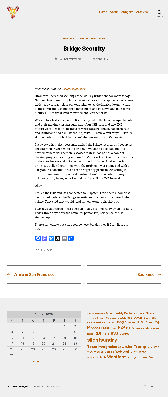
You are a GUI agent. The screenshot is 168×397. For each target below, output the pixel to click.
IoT (150, 322)
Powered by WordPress (47, 386)
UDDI (149, 347)
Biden (109, 313)
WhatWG (140, 351)
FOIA (111, 322)
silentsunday (102, 340)
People (83, 38)
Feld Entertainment (97, 322)
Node (114, 328)
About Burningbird (122, 12)
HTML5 (141, 322)
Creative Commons (106, 318)
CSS (129, 318)
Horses (131, 322)
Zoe (151, 357)
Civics (141, 313)
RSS (114, 333)
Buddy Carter (124, 313)
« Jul (36, 361)
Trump (140, 346)
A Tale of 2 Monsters (96, 314)
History (68, 38)
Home (103, 12)
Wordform (116, 356)
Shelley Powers (72, 58)
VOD (156, 347)
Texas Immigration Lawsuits (109, 347)
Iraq (156, 322)
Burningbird (23, 386)
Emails (147, 318)
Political (98, 38)
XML (145, 357)
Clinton (150, 313)
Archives (142, 12)
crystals (122, 318)
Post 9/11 (46, 250)
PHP (128, 328)
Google (121, 322)
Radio (90, 334)
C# (135, 314)
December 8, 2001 (102, 58)
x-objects (134, 357)
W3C (90, 351)
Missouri (94, 327)
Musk (106, 327)
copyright (91, 318)
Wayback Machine (73, 89)
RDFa (106, 334)
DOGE (138, 317)
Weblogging (124, 351)
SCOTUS (124, 333)
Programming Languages (145, 328)
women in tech (96, 357)
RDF (98, 333)
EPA (154, 318)
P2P (121, 327)
